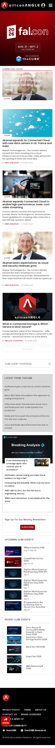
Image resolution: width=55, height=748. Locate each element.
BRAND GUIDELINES (31, 714)
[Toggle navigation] (51, 5)
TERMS (27, 709)
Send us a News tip (13, 719)
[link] (27, 87)
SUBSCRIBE (27, 527)
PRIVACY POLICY (11, 709)
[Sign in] (43, 5)
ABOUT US (40, 709)
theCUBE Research (35, 730)
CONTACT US (9, 714)
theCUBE (11, 730)
